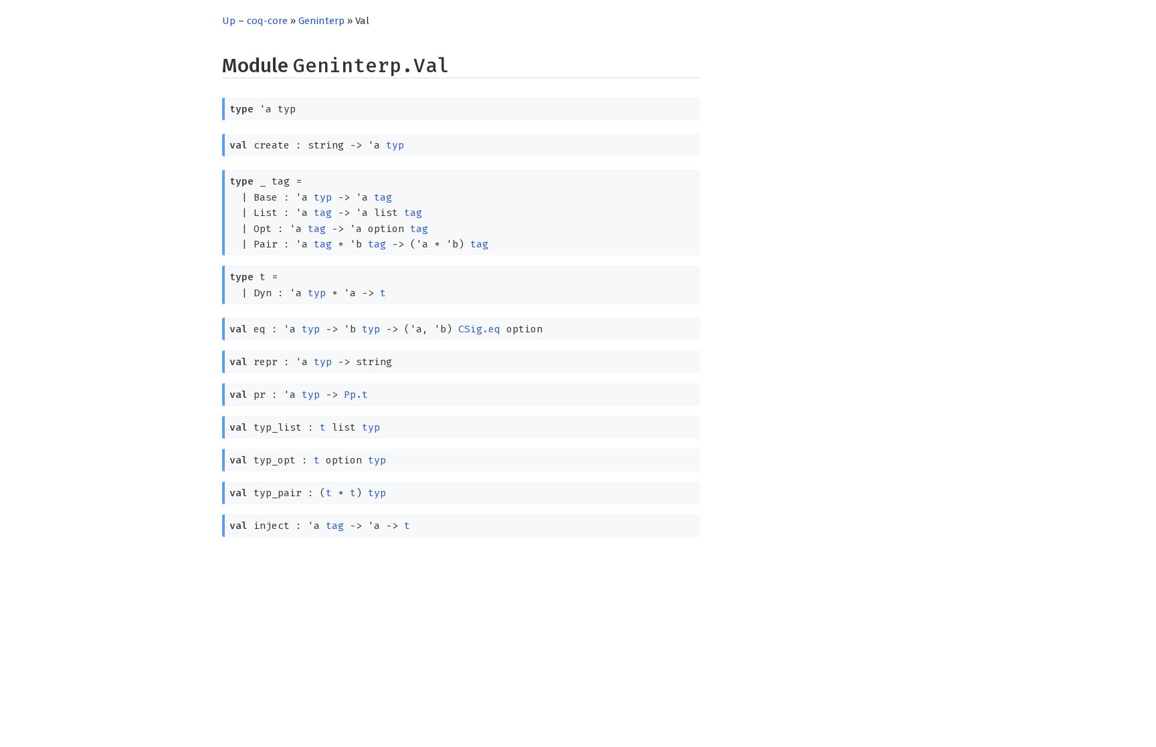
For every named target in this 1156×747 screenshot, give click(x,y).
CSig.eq (479, 329)
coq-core (267, 21)
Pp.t (356, 395)
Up (228, 21)
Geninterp (321, 21)
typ (395, 145)
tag (383, 197)
